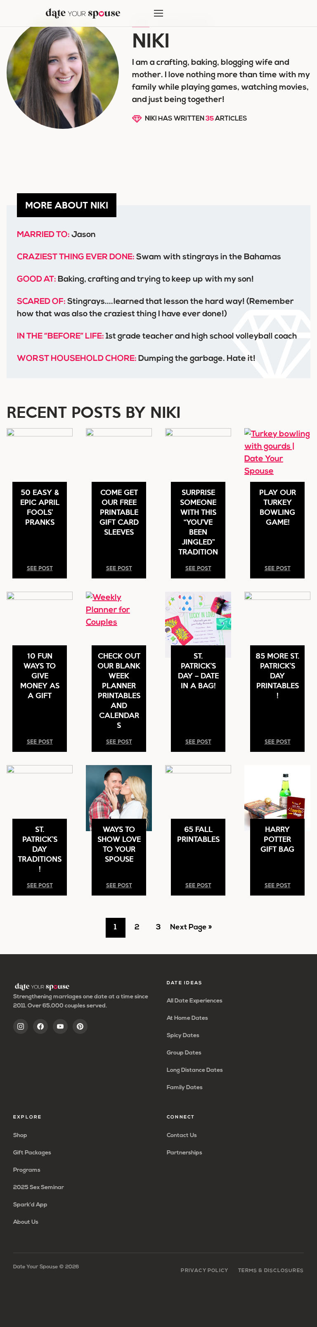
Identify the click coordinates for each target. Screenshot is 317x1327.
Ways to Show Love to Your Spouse (119, 844)
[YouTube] (60, 1026)
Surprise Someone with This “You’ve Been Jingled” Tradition (198, 522)
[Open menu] (158, 13)
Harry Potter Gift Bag (277, 839)
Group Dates (184, 1053)
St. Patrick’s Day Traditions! (40, 849)
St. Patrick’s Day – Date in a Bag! (198, 670)
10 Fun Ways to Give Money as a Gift (39, 675)
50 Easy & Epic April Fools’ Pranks (39, 507)
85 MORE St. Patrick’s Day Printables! (277, 675)
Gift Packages (32, 1153)
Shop (20, 1136)
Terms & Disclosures (271, 1270)
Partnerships (184, 1153)
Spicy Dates (183, 1036)
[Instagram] (20, 1026)
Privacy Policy (204, 1270)
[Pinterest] (80, 1026)
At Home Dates (187, 1018)
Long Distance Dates (195, 1070)
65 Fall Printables (198, 834)
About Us (25, 1222)
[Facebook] (40, 1026)
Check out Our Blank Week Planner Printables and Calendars (118, 690)
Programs (26, 1170)
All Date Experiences (194, 1001)
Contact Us (182, 1136)
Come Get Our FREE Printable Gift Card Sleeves (119, 512)
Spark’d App (30, 1205)
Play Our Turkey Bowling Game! (277, 507)
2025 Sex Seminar (38, 1188)
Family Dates (185, 1088)
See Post (40, 568)
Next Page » (191, 931)
